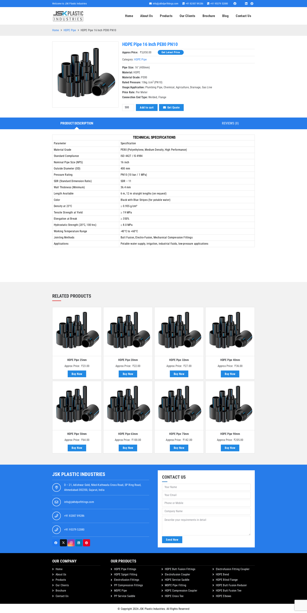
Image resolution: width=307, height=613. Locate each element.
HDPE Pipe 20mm (128, 360)
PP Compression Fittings (128, 585)
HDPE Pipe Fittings (125, 569)
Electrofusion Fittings (126, 579)
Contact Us (62, 596)
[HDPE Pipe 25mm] (76, 331)
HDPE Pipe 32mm (179, 360)
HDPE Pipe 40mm (230, 360)
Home (55, 30)
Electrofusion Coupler (177, 574)
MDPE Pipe (120, 590)
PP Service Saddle (124, 596)
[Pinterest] (252, 3)
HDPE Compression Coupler (181, 590)
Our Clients (62, 585)
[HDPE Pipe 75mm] (179, 405)
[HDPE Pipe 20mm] (127, 331)
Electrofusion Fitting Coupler (233, 569)
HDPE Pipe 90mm (230, 434)
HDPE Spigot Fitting (125, 574)
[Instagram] (71, 542)
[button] (175, 16)
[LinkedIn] (246, 3)
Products (61, 579)
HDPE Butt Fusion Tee (228, 590)
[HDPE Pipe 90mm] (230, 405)
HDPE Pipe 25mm (77, 360)
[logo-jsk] (68, 16)
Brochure (61, 590)
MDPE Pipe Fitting (175, 585)
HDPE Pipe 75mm (179, 434)
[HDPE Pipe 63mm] (127, 405)
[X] (63, 542)
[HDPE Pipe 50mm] (76, 405)
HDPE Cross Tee (174, 596)
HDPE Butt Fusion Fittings (180, 569)
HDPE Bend (222, 574)
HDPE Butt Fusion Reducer (231, 585)
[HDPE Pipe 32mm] (179, 331)
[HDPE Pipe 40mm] (230, 331)
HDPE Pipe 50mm (77, 434)
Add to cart (147, 107)
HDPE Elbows (223, 596)
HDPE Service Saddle (177, 579)
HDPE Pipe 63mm (128, 434)
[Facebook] (235, 3)
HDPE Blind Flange (227, 579)
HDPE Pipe (70, 30)
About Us (61, 574)
